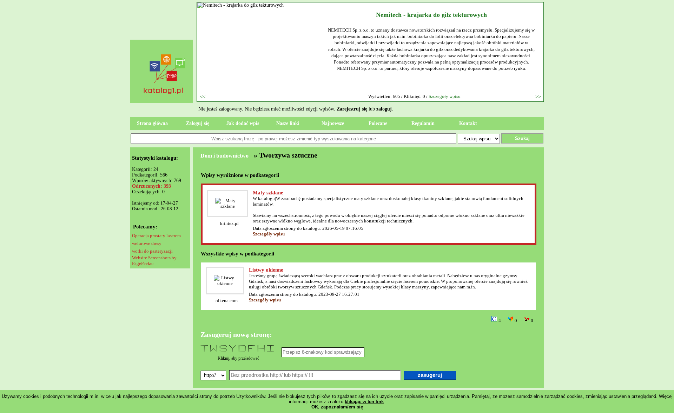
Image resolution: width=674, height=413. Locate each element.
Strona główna (152, 123)
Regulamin (423, 123)
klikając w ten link (364, 401)
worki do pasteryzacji (152, 251)
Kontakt (468, 123)
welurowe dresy (146, 243)
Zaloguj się (197, 123)
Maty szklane (268, 192)
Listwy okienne (266, 270)
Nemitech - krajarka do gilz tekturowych (431, 14)
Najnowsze (333, 123)
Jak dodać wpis (242, 123)
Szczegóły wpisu (445, 96)
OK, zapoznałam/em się (337, 406)
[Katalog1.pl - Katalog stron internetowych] (165, 107)
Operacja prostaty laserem (156, 235)
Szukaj (522, 138)
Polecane (378, 123)
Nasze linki (287, 123)
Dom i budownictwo (224, 156)
